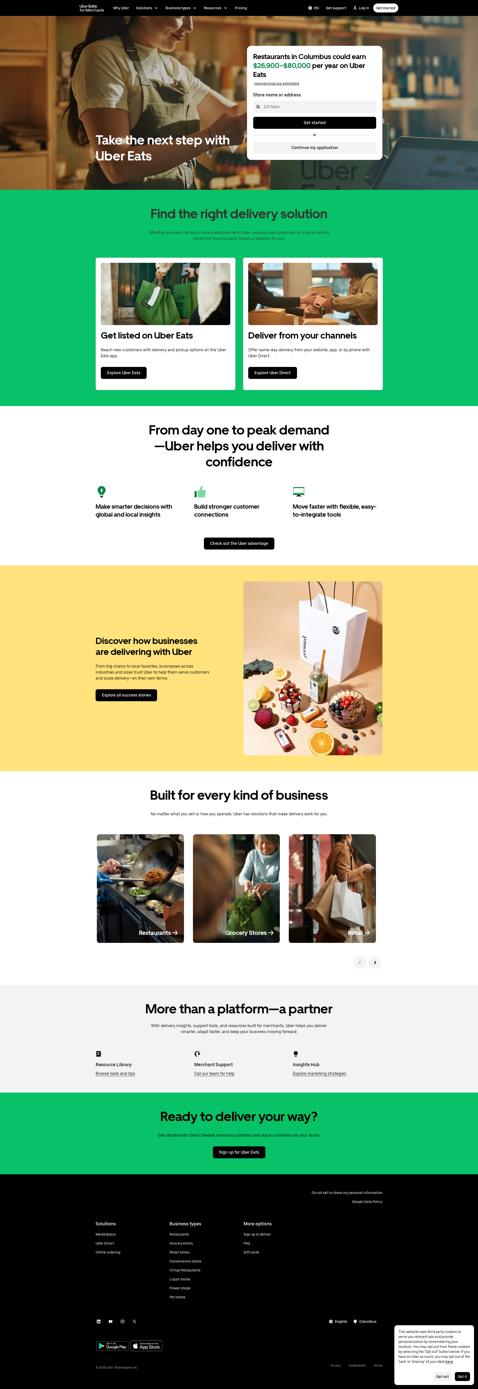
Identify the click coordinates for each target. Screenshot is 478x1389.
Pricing (241, 8)
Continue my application (315, 147)
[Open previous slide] (360, 962)
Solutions (144, 8)
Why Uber (121, 8)
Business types (178, 8)
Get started (385, 8)
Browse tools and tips (115, 1073)
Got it (462, 1377)
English (341, 1321)
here (449, 1362)
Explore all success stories (126, 695)
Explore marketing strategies (319, 1073)
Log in (364, 8)
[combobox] (263, 107)
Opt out (442, 1377)
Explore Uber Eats (123, 372)
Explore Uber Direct (272, 372)
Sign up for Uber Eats (239, 1152)
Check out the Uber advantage (239, 543)
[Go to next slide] (374, 962)
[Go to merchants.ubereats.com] (92, 8)
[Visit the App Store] (146, 1346)
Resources (212, 8)
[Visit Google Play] (112, 1346)
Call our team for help (214, 1073)
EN (316, 8)
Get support (336, 8)
